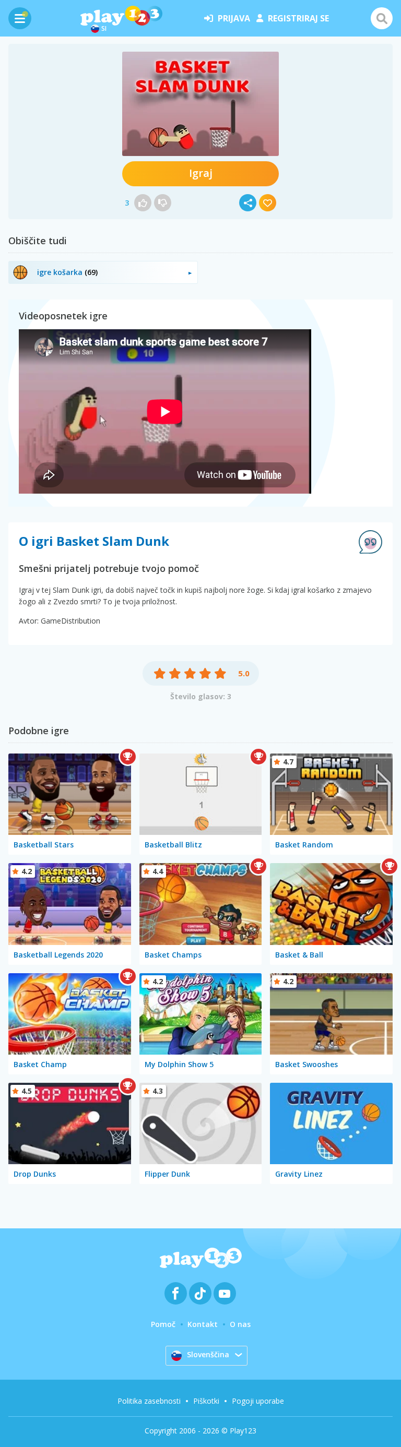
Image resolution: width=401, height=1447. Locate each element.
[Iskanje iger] (382, 18)
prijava (234, 18)
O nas (240, 1324)
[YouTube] (225, 1293)
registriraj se (298, 18)
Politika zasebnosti (149, 1401)
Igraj (201, 173)
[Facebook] (175, 1293)
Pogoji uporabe (258, 1401)
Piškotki (206, 1401)
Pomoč (163, 1324)
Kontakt (202, 1324)
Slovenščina (208, 1354)
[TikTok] (200, 1293)
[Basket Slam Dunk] (200, 104)
